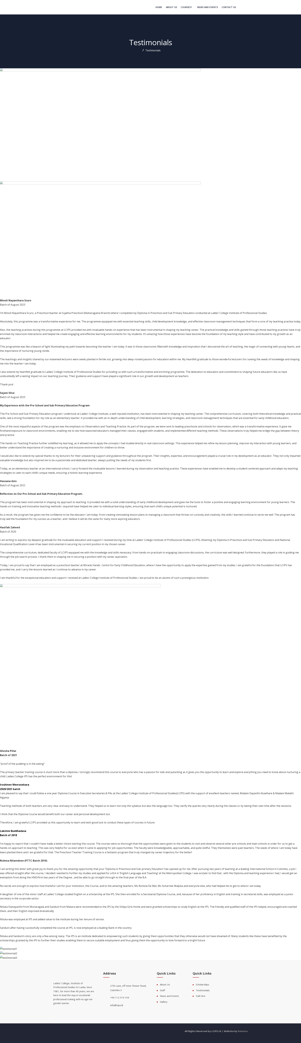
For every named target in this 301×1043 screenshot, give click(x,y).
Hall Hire (200, 995)
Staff (162, 990)
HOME (159, 7)
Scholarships (202, 984)
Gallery (163, 1001)
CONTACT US (229, 7)
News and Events (169, 995)
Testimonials (203, 990)
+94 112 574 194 (119, 997)
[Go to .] (142, 50)
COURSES (186, 7)
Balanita (243, 1031)
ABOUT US (171, 7)
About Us (165, 984)
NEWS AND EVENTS (207, 7)
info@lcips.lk (116, 1005)
